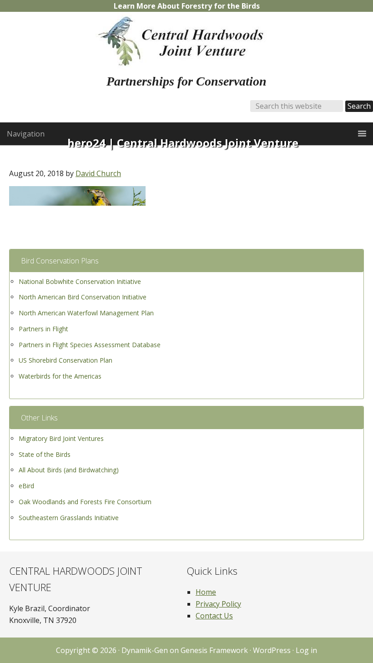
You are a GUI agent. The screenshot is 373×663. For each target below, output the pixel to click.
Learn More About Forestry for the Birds (187, 6)
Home (206, 592)
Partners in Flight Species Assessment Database (90, 344)
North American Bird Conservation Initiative (82, 297)
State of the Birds (45, 454)
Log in (306, 650)
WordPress (272, 650)
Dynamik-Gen (144, 650)
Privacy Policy (218, 604)
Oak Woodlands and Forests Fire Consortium (85, 501)
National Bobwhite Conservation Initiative (80, 281)
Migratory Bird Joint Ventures (61, 438)
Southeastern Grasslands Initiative (69, 517)
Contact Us (214, 616)
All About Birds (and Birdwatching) (69, 470)
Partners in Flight (43, 328)
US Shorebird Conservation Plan (65, 360)
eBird (26, 485)
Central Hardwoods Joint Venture (186, 41)
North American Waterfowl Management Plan (86, 313)
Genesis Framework (214, 650)
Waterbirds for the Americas (60, 376)
